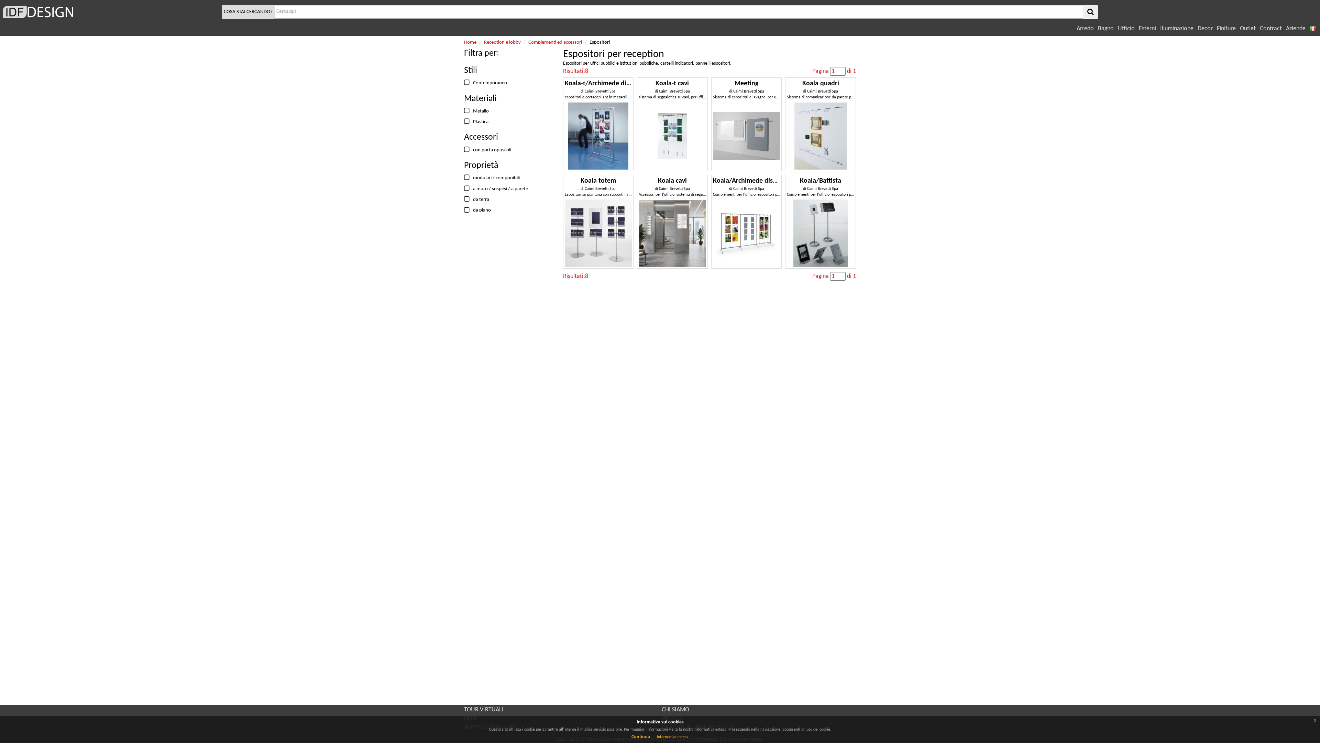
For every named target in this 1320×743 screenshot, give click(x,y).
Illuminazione (1177, 28)
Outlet (1248, 28)
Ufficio (1126, 28)
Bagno (1106, 28)
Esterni (1147, 28)
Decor (1205, 28)
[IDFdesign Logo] (110, 12)
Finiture (1226, 28)
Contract (1271, 28)
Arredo (1085, 28)
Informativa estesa (673, 737)
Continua (640, 737)
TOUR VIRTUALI (484, 710)
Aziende (1296, 28)
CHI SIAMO (675, 710)
